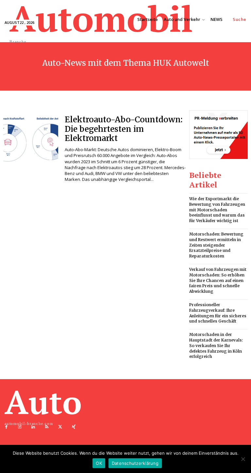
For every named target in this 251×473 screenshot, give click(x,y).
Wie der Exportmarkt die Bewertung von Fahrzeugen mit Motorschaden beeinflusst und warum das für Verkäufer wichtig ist (217, 209)
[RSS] (47, 427)
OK (99, 463)
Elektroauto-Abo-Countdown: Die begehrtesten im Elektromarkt (124, 129)
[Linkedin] (33, 427)
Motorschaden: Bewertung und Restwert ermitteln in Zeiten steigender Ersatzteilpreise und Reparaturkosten (216, 245)
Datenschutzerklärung (135, 463)
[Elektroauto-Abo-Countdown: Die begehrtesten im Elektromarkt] (30, 140)
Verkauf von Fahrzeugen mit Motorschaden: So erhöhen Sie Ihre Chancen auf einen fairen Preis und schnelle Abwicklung (217, 280)
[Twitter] (60, 427)
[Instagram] (20, 427)
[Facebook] (6, 427)
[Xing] (74, 427)
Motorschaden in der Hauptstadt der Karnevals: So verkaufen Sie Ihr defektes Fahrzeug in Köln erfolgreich (216, 345)
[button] (239, 19)
